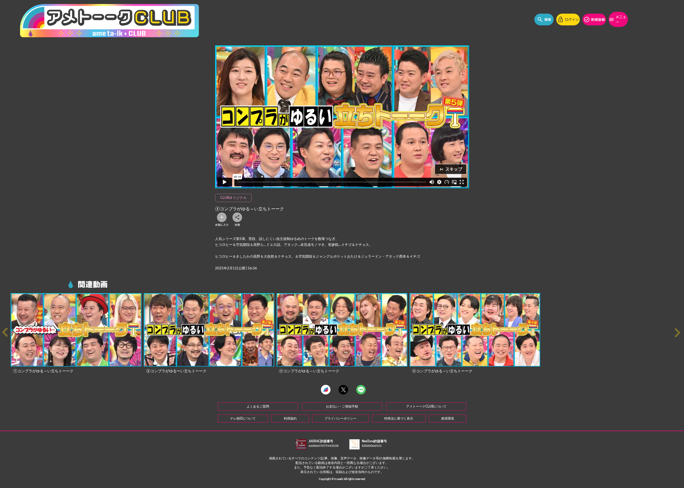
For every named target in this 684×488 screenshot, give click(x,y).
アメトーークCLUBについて (426, 406)
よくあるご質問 (258, 406)
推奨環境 (447, 418)
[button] (678, 333)
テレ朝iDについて (243, 418)
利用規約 (290, 418)
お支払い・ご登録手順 (342, 406)
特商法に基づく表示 (398, 418)
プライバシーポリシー (340, 418)
